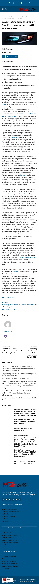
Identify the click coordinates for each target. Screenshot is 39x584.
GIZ (11, 196)
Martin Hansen (24, 194)
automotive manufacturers (28, 257)
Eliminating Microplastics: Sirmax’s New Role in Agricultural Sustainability (28, 353)
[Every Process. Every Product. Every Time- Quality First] (7, 462)
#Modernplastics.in (8, 309)
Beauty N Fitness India (9, 561)
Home (3, 16)
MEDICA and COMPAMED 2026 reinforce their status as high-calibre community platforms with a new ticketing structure (19, 369)
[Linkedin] (17, 3)
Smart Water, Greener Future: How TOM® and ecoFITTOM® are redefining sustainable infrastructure (18, 393)
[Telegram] (21, 3)
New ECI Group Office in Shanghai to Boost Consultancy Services (9, 351)
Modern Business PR (8, 516)
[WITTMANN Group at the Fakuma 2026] (7, 429)
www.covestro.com (8, 297)
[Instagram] (13, 3)
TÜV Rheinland (7, 104)
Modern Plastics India (9, 533)
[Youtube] (29, 3)
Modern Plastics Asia (8, 538)
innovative (28, 234)
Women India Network (9, 556)
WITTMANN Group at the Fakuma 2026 (15, 379)
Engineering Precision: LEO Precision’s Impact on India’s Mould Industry (24, 421)
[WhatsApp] (16, 56)
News (7, 16)
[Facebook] (9, 3)
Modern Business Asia (9, 519)
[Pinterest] (12, 56)
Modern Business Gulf (9, 514)
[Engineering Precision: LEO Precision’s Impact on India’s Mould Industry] (7, 421)
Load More (5, 521)
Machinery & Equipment (15, 16)
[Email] (5, 336)
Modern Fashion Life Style (10, 566)
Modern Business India (9, 509)
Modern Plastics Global (9, 535)
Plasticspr (9, 49)
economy (16, 272)
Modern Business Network (10, 511)
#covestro (5, 302)
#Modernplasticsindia (9, 305)
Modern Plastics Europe (9, 540)
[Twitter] (25, 3)
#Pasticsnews (22, 305)
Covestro (23, 175)
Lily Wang (14, 137)
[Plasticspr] (3, 49)
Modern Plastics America (10, 542)
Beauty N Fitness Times (9, 564)
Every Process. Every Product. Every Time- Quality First (24, 462)
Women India (6, 559)
